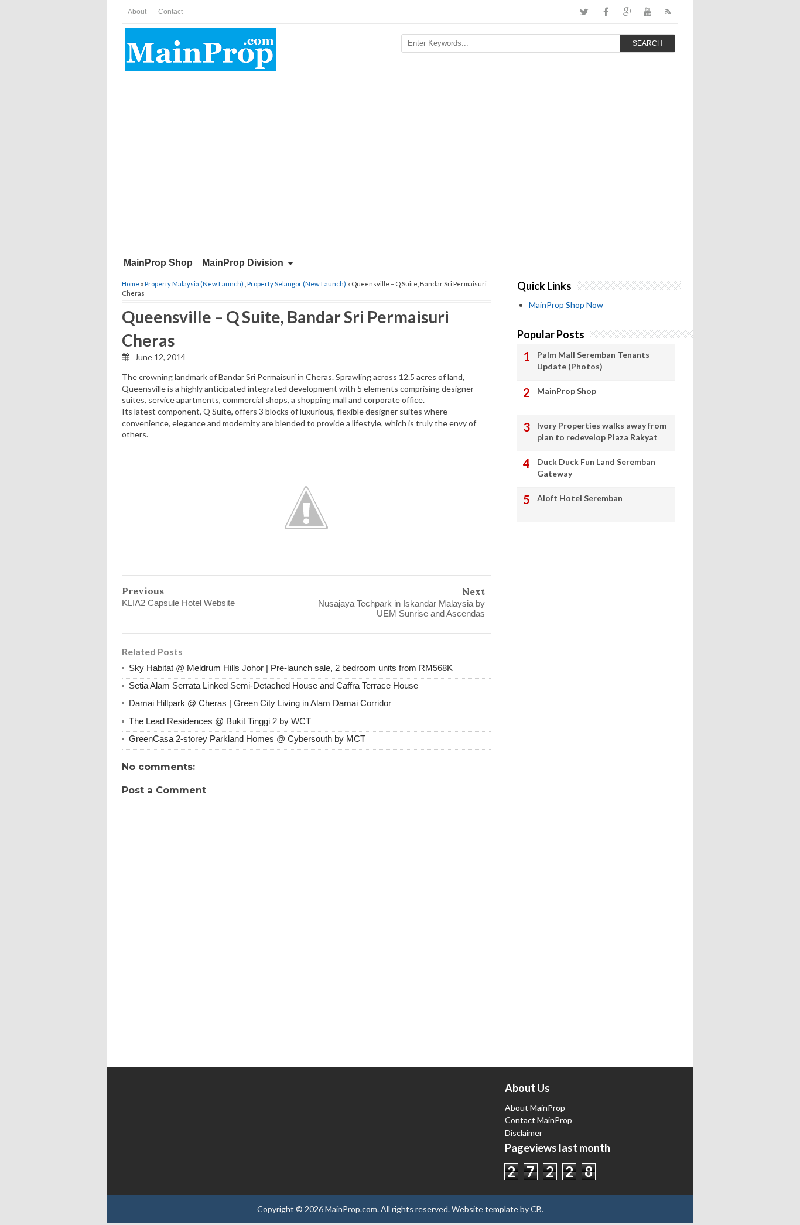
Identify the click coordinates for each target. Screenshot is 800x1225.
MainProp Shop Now (566, 305)
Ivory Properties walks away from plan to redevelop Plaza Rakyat (601, 431)
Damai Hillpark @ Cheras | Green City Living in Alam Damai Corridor (260, 703)
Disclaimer (523, 1133)
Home (130, 284)
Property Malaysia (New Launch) (194, 284)
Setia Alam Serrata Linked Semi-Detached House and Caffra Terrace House (273, 685)
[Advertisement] (400, 163)
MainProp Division (242, 263)
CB (536, 1209)
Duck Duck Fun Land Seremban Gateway (596, 467)
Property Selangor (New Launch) (296, 284)
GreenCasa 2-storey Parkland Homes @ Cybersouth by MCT (247, 739)
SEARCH (647, 43)
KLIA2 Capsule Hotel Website (178, 603)
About (137, 12)
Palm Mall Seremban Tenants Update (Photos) (593, 360)
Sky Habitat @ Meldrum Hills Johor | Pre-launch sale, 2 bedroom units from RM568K (291, 668)
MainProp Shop (158, 263)
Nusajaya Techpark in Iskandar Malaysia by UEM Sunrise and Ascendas (401, 608)
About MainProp (535, 1108)
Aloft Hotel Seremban (580, 498)
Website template (485, 1209)
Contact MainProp (538, 1120)
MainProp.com (351, 1209)
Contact (170, 12)
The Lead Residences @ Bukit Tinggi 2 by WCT (220, 721)
